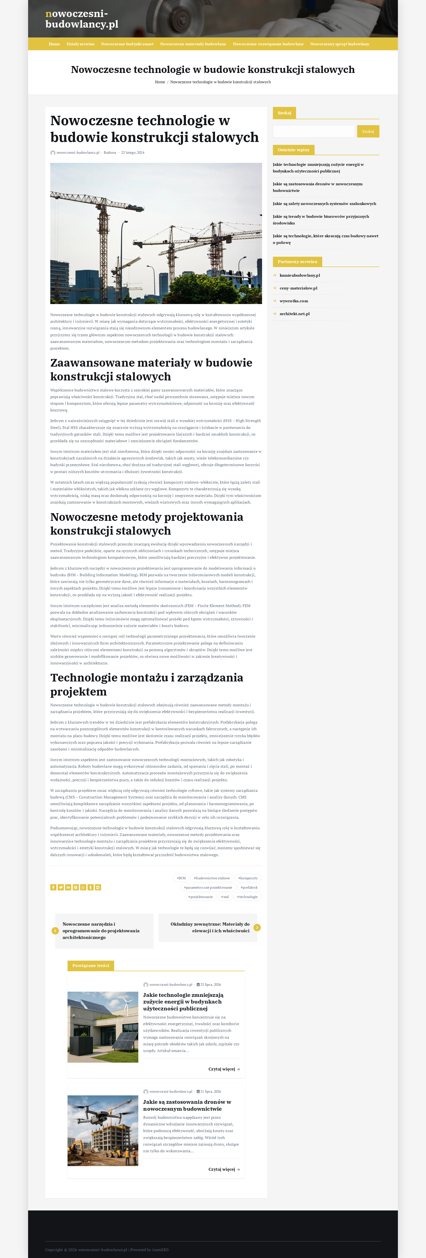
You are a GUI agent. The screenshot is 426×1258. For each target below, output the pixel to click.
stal (226, 896)
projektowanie (202, 896)
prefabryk (250, 887)
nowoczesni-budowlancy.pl (78, 152)
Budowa (110, 152)
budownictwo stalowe (213, 878)
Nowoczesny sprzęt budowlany (339, 44)
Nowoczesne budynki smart (127, 44)
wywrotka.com (294, 301)
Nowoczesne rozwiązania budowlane (268, 44)
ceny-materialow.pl (298, 288)
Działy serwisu (80, 44)
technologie (248, 896)
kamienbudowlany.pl (300, 275)
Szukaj (284, 113)
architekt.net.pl (295, 313)
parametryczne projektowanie (209, 887)
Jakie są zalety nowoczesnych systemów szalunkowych (324, 203)
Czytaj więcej (222, 1069)
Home (54, 44)
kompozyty (249, 878)
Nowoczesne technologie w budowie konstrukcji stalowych (220, 81)
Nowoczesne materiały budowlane (193, 44)
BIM (182, 878)
